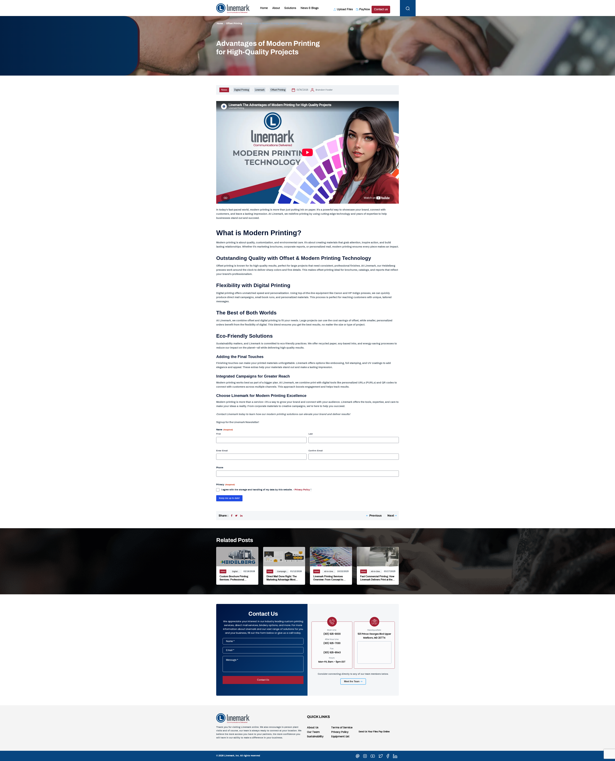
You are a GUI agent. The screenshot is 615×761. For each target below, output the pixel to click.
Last (310, 434)
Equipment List (340, 736)
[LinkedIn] (241, 515)
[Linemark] (233, 8)
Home (264, 8)
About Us (312, 727)
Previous (375, 515)
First (218, 434)
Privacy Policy (302, 490)
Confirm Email (315, 451)
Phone (219, 468)
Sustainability (315, 736)
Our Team (313, 732)
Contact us (381, 9)
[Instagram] (365, 755)
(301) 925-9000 (332, 633)
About (276, 8)
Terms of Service (342, 727)
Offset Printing (234, 23)
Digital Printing (241, 90)
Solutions (290, 8)
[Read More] (237, 556)
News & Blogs (310, 8)
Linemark (260, 90)
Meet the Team (352, 681)
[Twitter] (236, 515)
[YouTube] (373, 755)
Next (390, 515)
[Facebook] (231, 515)
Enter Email (222, 451)
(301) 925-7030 (331, 643)
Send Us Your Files (368, 732)
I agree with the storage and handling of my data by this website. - (266, 490)
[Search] (408, 8)
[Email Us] (357, 755)
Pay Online (384, 732)
